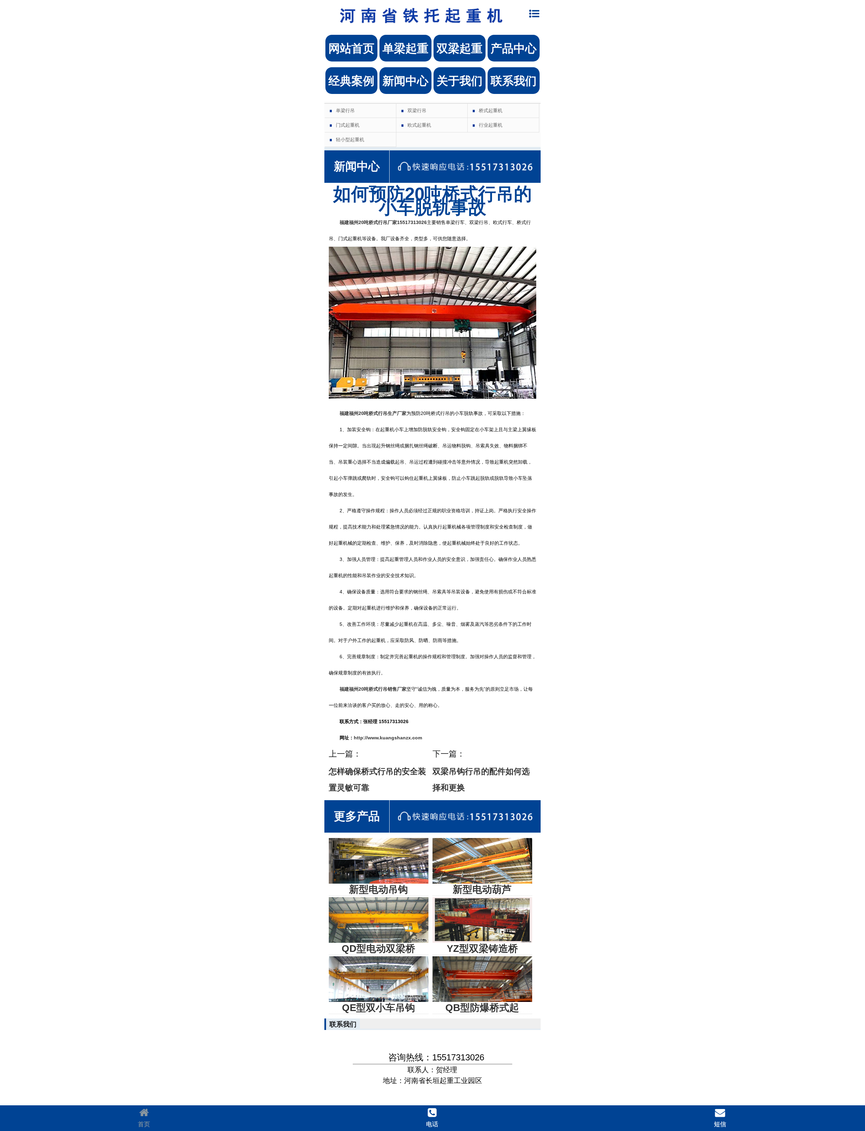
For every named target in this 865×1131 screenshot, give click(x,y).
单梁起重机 (405, 52)
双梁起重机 (460, 52)
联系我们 (514, 81)
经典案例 (351, 81)
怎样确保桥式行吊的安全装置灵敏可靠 (377, 779)
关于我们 (460, 81)
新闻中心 (405, 81)
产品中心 (514, 48)
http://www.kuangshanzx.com (388, 737)
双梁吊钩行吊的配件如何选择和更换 (481, 779)
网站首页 (351, 48)
